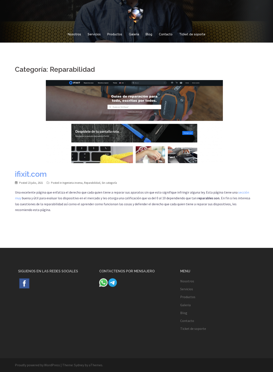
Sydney (79, 365)
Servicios (94, 34)
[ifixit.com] (134, 121)
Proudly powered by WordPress (37, 365)
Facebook (24, 283)
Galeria (134, 34)
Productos (114, 34)
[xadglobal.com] (136, 16)
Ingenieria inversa (72, 183)
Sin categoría (109, 183)
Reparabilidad (92, 183)
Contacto (166, 34)
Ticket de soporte (192, 34)
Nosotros (74, 34)
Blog (149, 34)
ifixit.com (31, 173)
